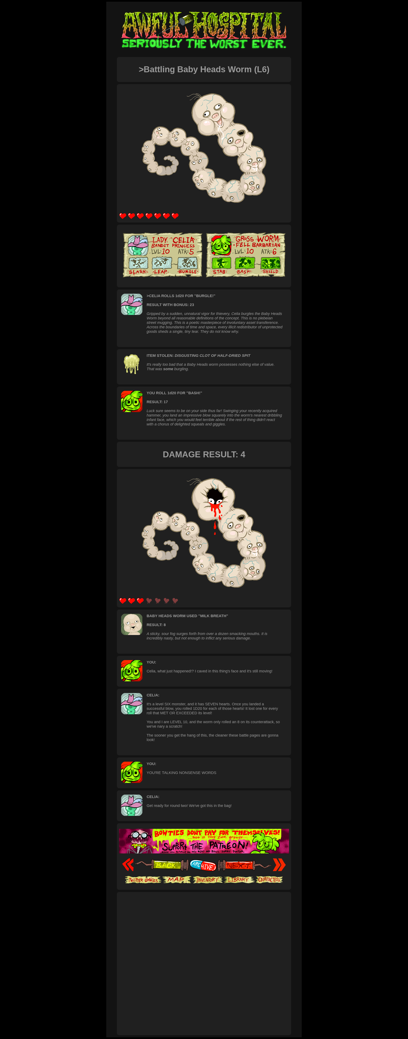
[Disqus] (204, 975)
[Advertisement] (204, 907)
